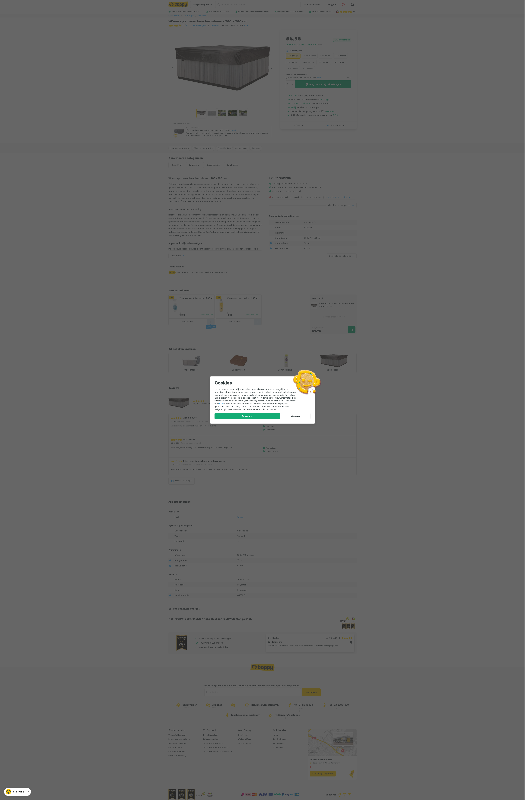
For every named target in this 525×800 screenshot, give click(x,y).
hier (221, 403)
